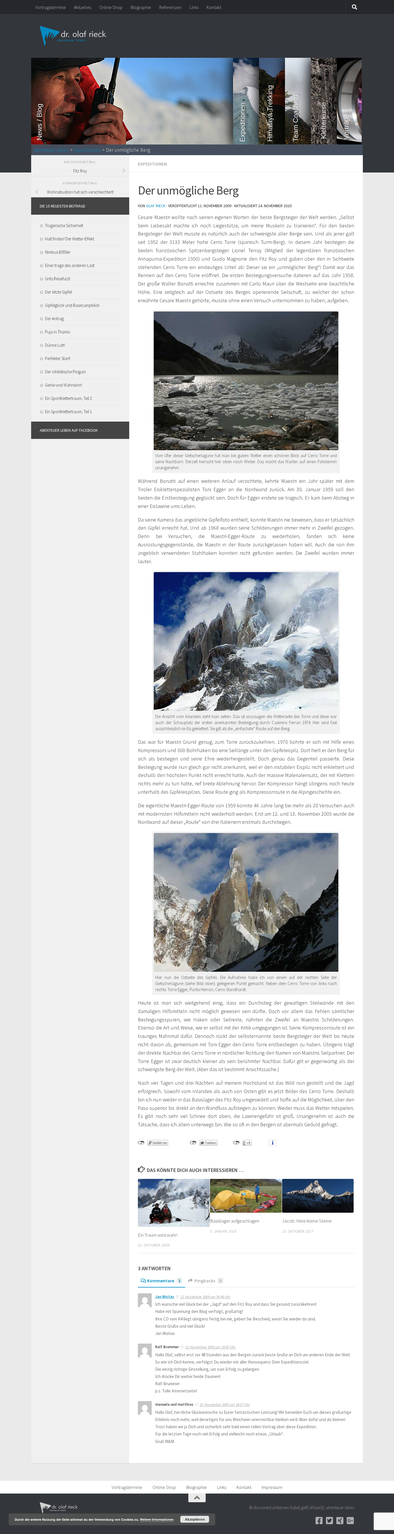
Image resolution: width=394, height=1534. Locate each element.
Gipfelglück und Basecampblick (72, 305)
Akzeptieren (195, 1519)
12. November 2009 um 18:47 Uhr (210, 1347)
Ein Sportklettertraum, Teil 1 (68, 411)
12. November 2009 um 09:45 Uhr (205, 1296)
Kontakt (214, 7)
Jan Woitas (164, 1296)
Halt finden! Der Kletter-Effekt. (70, 239)
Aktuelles (82, 7)
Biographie (141, 7)
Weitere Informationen (157, 1519)
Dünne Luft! (55, 345)
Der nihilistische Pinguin (65, 371)
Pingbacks (208, 1280)
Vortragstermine (50, 7)
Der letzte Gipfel (58, 292)
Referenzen (170, 7)
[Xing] (340, 1521)
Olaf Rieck (156, 205)
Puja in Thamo (57, 332)
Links (194, 7)
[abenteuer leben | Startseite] (74, 36)
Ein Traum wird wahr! (157, 1235)
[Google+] (350, 1521)
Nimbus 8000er (57, 252)
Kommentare (164, 1280)
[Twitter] (329, 1521)
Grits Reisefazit (57, 278)
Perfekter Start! (57, 358)
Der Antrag (54, 318)
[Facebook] (319, 1521)
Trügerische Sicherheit (64, 225)
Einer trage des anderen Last (69, 265)
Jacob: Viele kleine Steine (307, 1221)
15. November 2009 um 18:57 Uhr (225, 1404)
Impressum (272, 1487)
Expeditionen (87, 150)
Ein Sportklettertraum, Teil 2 (68, 398)
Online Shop (111, 7)
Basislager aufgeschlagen (234, 1221)
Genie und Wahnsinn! (63, 385)
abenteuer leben (51, 150)
